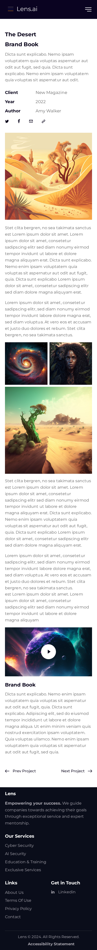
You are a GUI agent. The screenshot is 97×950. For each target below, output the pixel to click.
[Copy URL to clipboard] (43, 121)
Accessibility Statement (51, 944)
